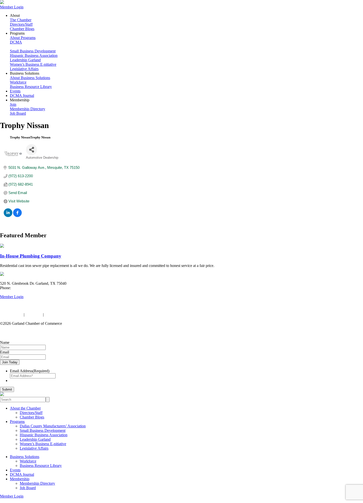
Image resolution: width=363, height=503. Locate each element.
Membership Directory (27, 109)
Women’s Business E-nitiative (33, 64)
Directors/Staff (21, 24)
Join (13, 104)
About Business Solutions (30, 78)
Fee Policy (33, 314)
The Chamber (20, 20)
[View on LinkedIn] (8, 216)
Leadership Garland (25, 60)
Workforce (18, 82)
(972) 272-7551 (24, 288)
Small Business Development (33, 51)
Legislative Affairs (24, 69)
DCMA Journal (22, 95)
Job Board (18, 113)
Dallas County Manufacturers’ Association (53, 426)
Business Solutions (24, 457)
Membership (19, 479)
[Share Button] (31, 149)
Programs (17, 421)
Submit (7, 389)
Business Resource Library (31, 87)
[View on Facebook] (17, 216)
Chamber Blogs (22, 29)
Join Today (10, 362)
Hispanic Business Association (34, 55)
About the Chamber (25, 408)
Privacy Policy (11, 314)
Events (15, 91)
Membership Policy (60, 314)
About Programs (23, 38)
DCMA (16, 42)
